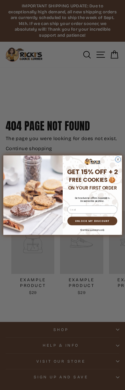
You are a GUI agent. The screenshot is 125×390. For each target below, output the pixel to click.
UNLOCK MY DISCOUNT (92, 221)
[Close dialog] (118, 159)
